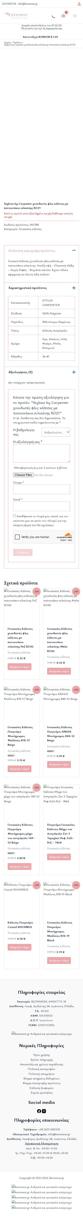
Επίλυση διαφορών (42, 1088)
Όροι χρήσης (41, 1055)
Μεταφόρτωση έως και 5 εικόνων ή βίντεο (40, 468)
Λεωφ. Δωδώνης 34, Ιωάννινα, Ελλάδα (49, 1006)
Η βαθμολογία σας (23, 432)
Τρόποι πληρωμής (41, 1059)
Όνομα (18, 482)
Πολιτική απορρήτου (41, 1074)
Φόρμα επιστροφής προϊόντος (41, 1083)
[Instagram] (44, 1112)
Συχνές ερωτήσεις (42, 1092)
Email (18, 499)
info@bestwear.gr (28, 3)
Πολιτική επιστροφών (41, 1069)
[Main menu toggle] (75, 16)
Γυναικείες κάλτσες (30, 229)
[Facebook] (39, 1112)
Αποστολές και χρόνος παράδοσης (41, 1064)
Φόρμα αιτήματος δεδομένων (41, 1078)
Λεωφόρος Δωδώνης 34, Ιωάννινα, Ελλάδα (49, 1139)
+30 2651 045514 (49, 1129)
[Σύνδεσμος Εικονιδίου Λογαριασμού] (79, 4)
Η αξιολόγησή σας (27, 441)
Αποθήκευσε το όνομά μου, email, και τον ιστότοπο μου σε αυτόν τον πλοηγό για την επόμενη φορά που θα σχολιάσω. (40, 520)
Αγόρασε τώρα (19, 667)
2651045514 (9, 3)
